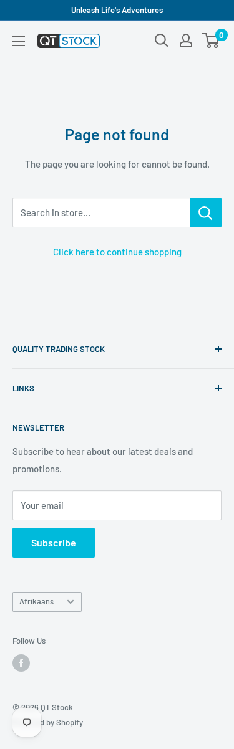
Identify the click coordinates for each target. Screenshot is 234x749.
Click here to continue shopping (117, 251)
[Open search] (161, 40)
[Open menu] (18, 41)
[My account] (186, 40)
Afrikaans (36, 601)
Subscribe (53, 542)
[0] (211, 40)
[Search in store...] (206, 212)
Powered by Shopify (47, 722)
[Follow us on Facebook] (21, 663)
